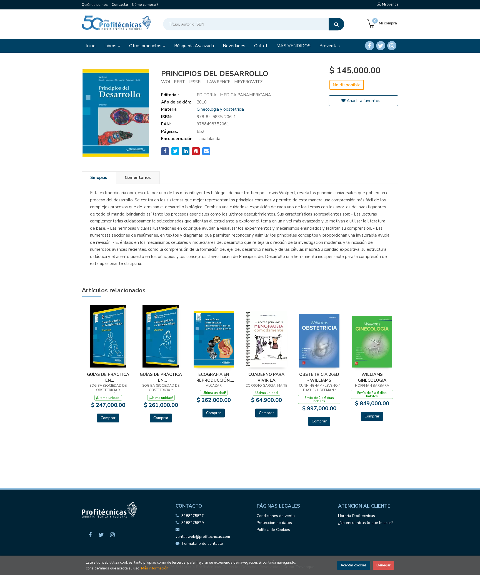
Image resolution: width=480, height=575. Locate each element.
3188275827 (192, 515)
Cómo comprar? (145, 4)
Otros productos (145, 46)
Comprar (108, 418)
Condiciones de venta (276, 515)
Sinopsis (98, 177)
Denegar (383, 565)
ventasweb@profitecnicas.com (203, 536)
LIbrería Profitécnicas (356, 515)
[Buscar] (336, 24)
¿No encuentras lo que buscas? (365, 522)
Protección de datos (274, 522)
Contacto (120, 4)
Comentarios (138, 177)
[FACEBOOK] (369, 45)
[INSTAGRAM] (391, 45)
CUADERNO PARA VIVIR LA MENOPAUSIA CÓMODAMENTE (266, 377)
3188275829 (192, 522)
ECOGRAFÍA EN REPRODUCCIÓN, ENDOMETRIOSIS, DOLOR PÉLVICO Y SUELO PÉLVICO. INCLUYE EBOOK (213, 377)
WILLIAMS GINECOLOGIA (372, 377)
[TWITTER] (380, 45)
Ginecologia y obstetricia (220, 109)
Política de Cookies (273, 529)
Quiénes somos (95, 4)
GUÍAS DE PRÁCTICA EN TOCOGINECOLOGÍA (108, 377)
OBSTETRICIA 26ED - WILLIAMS (319, 377)
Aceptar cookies (354, 565)
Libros (111, 46)
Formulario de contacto (202, 543)
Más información (154, 568)
